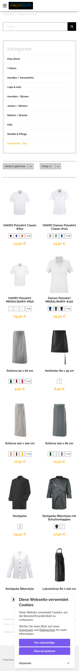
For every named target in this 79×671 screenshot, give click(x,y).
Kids (9, 124)
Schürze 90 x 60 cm (20, 370)
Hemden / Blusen (18, 96)
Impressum (26, 630)
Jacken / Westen (17, 105)
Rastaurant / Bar (17, 143)
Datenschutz (47, 630)
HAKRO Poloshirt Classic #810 (19, 227)
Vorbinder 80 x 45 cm (59, 370)
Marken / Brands (17, 115)
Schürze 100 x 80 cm (59, 443)
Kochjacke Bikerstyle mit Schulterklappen (59, 517)
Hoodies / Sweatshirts (20, 77)
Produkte (8, 14)
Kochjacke (20, 516)
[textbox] (39, 26)
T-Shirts (11, 68)
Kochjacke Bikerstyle (20, 589)
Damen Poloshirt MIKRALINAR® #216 (59, 299)
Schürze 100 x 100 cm (20, 443)
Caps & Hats (14, 87)
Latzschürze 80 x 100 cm (59, 589)
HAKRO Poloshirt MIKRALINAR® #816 (20, 299)
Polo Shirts (13, 58)
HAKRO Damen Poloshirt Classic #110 (59, 227)
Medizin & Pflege (17, 134)
